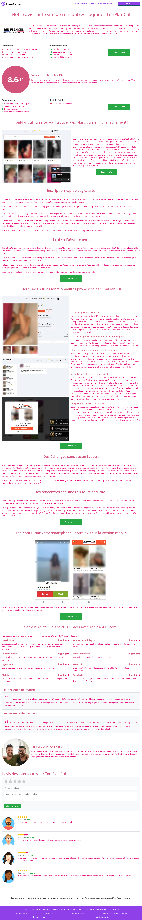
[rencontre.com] (11, 4)
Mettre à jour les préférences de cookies (114, 913)
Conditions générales (78, 913)
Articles (129, 4)
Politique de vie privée (49, 913)
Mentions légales (21, 913)
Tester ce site (119, 52)
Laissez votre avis (12, 806)
